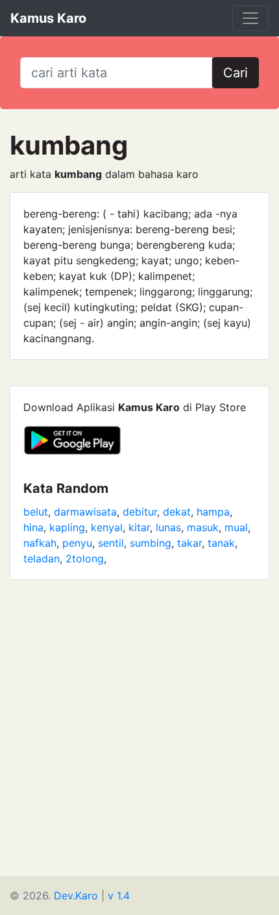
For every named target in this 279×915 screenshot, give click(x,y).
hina (33, 527)
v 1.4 (119, 895)
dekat (177, 511)
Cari (235, 73)
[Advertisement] (139, 736)
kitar (139, 527)
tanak (221, 542)
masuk (203, 527)
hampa (213, 511)
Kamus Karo (48, 18)
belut (35, 511)
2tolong (85, 558)
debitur (140, 511)
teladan (41, 558)
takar (189, 542)
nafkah (39, 542)
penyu (77, 542)
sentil (111, 542)
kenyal (107, 527)
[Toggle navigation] (250, 18)
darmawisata (85, 511)
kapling (67, 527)
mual (236, 527)
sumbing (150, 542)
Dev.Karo (76, 895)
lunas (168, 527)
